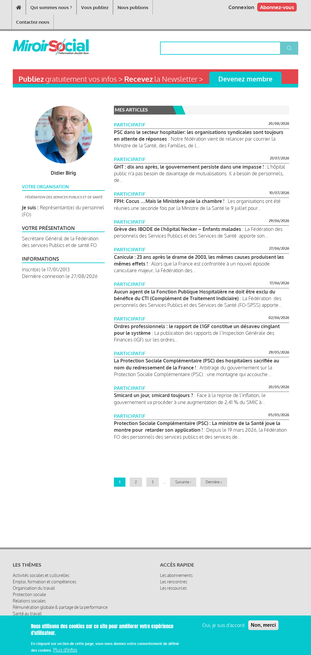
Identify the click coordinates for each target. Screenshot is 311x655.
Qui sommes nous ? (51, 7)
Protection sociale (29, 594)
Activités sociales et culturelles (41, 575)
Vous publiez (94, 7)
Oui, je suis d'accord (223, 625)
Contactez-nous (32, 22)
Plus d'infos (65, 650)
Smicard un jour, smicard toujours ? (153, 395)
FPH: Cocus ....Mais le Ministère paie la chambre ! (169, 201)
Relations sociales (29, 600)
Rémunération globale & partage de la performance (60, 607)
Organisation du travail (34, 588)
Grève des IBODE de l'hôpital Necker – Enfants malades (177, 229)
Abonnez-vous (277, 7)
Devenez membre (245, 79)
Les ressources (173, 588)
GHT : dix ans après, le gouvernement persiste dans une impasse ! (189, 167)
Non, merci (263, 625)
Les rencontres (173, 581)
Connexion (241, 7)
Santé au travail (27, 613)
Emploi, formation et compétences (44, 581)
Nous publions (133, 7)
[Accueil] (36, 47)
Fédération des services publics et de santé (64, 197)
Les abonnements (176, 575)
